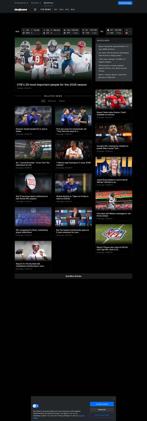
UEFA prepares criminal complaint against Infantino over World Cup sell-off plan (113, 68)
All (43, 101)
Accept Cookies (102, 404)
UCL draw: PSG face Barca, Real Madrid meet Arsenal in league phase (114, 54)
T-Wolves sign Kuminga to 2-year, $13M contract (73, 164)
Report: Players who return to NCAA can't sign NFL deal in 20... (112, 248)
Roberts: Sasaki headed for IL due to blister (31, 130)
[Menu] (35, 9)
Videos (62, 101)
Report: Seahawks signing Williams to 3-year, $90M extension (114, 47)
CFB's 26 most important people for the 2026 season (52, 84)
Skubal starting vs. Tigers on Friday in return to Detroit (72, 197)
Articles (52, 101)
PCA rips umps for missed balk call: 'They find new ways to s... (71, 130)
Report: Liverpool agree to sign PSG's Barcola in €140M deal (113, 76)
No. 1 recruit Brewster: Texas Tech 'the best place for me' (32, 164)
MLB (73, 9)
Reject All (101, 409)
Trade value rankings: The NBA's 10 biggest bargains (112, 60)
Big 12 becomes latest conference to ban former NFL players (32, 197)
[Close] (113, 398)
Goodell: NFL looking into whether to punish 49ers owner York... (112, 147)
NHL (67, 9)
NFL (56, 9)
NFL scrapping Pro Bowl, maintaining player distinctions (32, 231)
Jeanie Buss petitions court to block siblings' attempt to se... (112, 181)
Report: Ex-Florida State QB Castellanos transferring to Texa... (30, 265)
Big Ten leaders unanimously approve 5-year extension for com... (72, 231)
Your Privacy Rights (102, 415)
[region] (73, 408)
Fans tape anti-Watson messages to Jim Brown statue (114, 214)
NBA (61, 9)
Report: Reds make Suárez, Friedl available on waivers (111, 113)
